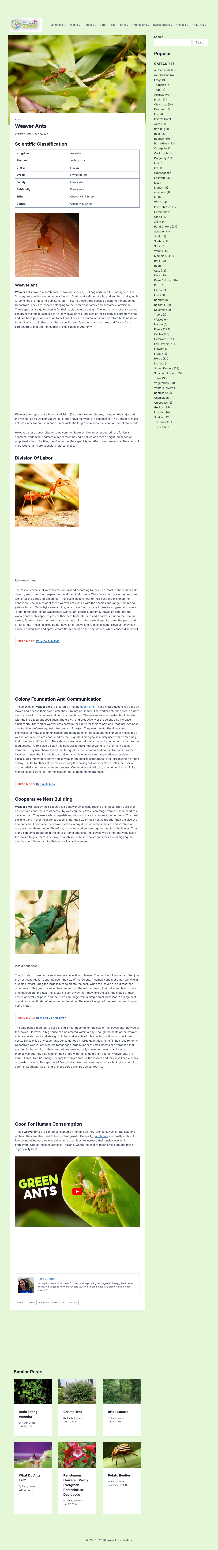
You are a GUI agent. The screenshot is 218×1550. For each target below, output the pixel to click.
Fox (156, 285)
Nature (158, 324)
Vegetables (161, 383)
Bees (157, 133)
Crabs (158, 216)
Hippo (158, 290)
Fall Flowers (161, 344)
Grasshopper (162, 172)
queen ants (87, 706)
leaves (20, 1302)
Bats (157, 261)
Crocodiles (161, 402)
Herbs (158, 358)
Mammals (160, 256)
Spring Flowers (163, 368)
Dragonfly (160, 158)
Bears (158, 265)
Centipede (160, 212)
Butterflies (160, 143)
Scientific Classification (51, 1302)
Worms (158, 251)
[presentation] (33, 1391)
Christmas (160, 104)
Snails (158, 236)
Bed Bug (159, 129)
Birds (103, 24)
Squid (158, 246)
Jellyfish (159, 221)
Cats (157, 270)
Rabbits (159, 299)
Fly (156, 168)
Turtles (158, 427)
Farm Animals (163, 280)
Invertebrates (162, 207)
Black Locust (118, 1412)
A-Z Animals (162, 70)
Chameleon (161, 397)
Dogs (157, 275)
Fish (112, 24)
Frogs (157, 80)
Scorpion (159, 231)
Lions (157, 295)
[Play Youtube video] (77, 1191)
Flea (157, 163)
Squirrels (159, 309)
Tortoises (160, 422)
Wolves (158, 319)
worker (72, 1302)
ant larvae (101, 1136)
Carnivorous (161, 339)
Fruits (157, 353)
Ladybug (159, 177)
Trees (157, 378)
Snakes (159, 417)
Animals (159, 94)
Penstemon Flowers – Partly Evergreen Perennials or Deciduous (75, 1484)
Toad (157, 89)
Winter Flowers (163, 388)
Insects (158, 119)
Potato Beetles (119, 1475)
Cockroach (161, 153)
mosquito (160, 192)
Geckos (159, 407)
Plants (158, 329)
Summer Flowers (165, 373)
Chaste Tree (72, 1412)
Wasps (158, 202)
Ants (18, 120)
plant (32, 1302)
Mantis (158, 187)
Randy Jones (24, 133)
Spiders (159, 241)
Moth (157, 197)
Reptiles (159, 392)
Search (158, 37)
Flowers (159, 348)
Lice (156, 182)
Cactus (158, 334)
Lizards (159, 412)
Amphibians (161, 75)
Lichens (159, 363)
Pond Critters (162, 226)
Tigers (158, 314)
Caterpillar (160, 148)
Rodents (159, 304)
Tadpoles (160, 84)
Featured (160, 109)
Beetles (159, 138)
